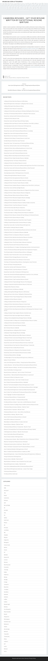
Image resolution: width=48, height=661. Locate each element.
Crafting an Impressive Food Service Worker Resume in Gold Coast (18, 284)
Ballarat (6, 648)
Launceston (6, 497)
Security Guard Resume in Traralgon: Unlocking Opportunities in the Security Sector (22, 247)
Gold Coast (6, 520)
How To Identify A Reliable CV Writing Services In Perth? (16, 449)
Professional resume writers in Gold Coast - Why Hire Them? (17, 444)
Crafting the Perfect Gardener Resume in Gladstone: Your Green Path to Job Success (22, 185)
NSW (5, 488)
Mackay (5, 577)
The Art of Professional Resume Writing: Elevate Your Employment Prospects (20, 249)
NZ (4, 525)
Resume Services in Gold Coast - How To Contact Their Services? (17, 372)
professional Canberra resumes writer (30, 48)
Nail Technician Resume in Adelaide (11, 327)
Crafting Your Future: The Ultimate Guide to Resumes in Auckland (18, 242)
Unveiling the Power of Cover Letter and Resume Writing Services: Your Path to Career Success (24, 165)
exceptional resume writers (23, 77)
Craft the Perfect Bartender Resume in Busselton (14, 207)
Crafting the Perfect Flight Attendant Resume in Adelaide (16, 158)
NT (4, 552)
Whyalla (5, 537)
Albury (5, 639)
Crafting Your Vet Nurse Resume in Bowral (13, 299)
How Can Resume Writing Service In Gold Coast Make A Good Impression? (19, 389)
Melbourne (6, 624)
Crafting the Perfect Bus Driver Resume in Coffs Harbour (16, 101)
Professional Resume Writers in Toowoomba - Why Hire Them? (17, 426)
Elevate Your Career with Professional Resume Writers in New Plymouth (19, 168)
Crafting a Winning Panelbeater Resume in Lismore (15, 175)
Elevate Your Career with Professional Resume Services (15, 153)
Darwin (5, 549)
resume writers (12, 77)
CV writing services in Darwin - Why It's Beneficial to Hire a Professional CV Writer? (21, 439)
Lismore (6, 559)
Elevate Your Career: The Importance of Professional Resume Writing (19, 143)
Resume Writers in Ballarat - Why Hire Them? (13, 424)
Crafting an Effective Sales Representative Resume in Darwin (17, 155)
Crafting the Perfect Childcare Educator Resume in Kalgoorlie (17, 192)
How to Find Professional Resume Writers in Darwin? (15, 417)
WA (4, 532)
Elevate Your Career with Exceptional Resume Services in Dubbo (17, 352)
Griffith (5, 599)
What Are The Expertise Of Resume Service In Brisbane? (16, 441)
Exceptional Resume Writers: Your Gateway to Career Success (17, 259)
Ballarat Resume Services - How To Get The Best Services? (16, 379)
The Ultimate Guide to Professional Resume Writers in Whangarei (18, 252)
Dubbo (5, 572)
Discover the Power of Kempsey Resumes (13, 264)
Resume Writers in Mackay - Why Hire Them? (13, 414)
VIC (4, 515)
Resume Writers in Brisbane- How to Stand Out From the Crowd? (18, 461)
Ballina (5, 547)
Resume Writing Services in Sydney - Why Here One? (15, 464)
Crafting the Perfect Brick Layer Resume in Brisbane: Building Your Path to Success (21, 111)
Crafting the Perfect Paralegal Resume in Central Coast (16, 257)
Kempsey (6, 527)
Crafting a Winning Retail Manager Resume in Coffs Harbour (16, 291)
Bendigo (6, 579)
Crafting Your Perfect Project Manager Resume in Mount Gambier (18, 296)
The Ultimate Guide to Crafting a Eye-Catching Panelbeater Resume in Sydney (20, 320)
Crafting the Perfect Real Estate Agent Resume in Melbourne (17, 315)
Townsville (6, 634)
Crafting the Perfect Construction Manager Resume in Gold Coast (18, 337)
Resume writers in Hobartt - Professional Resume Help (16, 399)
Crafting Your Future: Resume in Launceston (13, 108)
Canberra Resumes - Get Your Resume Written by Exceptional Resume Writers (24, 20)
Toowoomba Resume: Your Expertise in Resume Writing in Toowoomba (19, 345)
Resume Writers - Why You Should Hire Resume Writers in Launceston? (19, 374)
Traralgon (6, 589)
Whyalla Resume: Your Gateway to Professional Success (15, 135)
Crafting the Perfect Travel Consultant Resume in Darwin (16, 279)
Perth (5, 651)
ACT (9, 76)
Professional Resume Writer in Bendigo (12, 355)
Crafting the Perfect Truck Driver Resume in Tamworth (15, 205)
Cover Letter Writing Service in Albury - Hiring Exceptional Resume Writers (20, 362)
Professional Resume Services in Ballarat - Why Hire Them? (16, 407)
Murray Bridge (7, 505)
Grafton (5, 601)
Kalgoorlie (6, 540)
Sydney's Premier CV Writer (10, 360)
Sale (5, 512)
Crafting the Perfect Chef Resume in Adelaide (13, 289)
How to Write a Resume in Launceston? (12, 419)
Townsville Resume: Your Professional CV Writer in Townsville (17, 340)
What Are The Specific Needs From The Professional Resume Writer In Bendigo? (21, 387)
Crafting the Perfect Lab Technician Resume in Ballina (15, 150)
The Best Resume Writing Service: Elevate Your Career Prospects (17, 220)
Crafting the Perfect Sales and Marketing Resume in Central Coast (18, 148)
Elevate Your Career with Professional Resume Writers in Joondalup (18, 131)
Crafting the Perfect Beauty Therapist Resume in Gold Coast (17, 138)
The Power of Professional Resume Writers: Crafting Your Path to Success (19, 113)
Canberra (6, 76)
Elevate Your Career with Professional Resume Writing (15, 128)
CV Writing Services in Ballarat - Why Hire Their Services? (16, 431)
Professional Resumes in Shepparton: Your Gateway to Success (17, 350)
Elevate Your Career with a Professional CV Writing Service (16, 272)
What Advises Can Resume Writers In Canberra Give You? (16, 421)
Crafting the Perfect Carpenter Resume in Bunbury (15, 276)
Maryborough (7, 604)
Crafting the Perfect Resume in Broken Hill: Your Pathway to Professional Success (21, 215)
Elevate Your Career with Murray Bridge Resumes (14, 187)
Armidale (6, 510)
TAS (5, 493)
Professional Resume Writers (10, 471)
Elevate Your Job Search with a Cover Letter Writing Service (16, 145)
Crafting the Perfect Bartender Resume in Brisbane (15, 170)
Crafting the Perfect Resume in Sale (11, 118)
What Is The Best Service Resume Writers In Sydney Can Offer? (17, 451)
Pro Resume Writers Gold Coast (10, 473)
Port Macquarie (7, 609)
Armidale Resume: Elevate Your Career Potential (14, 140)
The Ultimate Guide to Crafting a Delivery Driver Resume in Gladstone (19, 212)
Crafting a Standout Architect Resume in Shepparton (15, 301)
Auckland (6, 594)
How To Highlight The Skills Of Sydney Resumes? (14, 394)
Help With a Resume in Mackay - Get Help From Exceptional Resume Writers (20, 367)
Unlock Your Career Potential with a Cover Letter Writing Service (17, 254)
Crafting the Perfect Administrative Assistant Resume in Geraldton (18, 237)
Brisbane (6, 500)
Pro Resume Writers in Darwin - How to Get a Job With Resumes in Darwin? (20, 402)
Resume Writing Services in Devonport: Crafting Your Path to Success (18, 103)
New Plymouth (7, 564)
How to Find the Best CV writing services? (13, 370)
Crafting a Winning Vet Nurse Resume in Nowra (14, 106)
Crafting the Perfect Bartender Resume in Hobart (14, 322)
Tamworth (6, 584)
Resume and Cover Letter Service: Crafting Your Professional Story (18, 294)
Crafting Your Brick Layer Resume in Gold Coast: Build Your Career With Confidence (21, 123)
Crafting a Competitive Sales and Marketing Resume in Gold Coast (18, 306)
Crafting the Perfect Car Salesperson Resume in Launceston (16, 234)
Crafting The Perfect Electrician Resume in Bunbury (15, 325)
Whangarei (6, 542)
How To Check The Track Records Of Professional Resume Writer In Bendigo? (20, 392)
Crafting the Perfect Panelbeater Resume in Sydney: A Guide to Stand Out (19, 202)
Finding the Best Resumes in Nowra (11, 286)
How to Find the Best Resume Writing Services (14, 434)
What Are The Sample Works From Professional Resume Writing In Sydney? (20, 429)
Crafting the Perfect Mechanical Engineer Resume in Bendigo (17, 197)
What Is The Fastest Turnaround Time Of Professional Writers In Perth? (19, 446)
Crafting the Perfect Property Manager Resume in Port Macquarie (18, 281)
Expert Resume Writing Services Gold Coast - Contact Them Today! (18, 468)
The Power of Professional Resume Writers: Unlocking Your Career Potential (20, 262)
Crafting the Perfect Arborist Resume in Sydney (14, 217)
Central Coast (7, 545)
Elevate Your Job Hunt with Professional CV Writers (15, 267)
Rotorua (6, 562)
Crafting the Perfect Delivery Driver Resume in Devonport (16, 239)
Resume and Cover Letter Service (12, 1)
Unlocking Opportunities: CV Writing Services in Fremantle (16, 173)
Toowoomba (6, 636)
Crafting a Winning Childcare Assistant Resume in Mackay (16, 195)
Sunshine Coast (7, 621)
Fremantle (6, 567)
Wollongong (6, 619)
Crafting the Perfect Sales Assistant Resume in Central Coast (17, 304)
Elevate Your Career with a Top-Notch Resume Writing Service (17, 225)
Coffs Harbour (7, 485)
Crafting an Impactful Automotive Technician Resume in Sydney (17, 222)
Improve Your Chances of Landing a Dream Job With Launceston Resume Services (21, 404)
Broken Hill (6, 557)
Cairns (5, 646)
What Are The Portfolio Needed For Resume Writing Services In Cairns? (19, 384)
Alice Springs (7, 629)
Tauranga (6, 569)
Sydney (5, 517)
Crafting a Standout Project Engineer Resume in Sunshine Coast (17, 313)
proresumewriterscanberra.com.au (37, 67)
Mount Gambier (7, 611)
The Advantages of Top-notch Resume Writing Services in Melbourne (18, 357)
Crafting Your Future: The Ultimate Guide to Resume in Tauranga (17, 180)
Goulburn (6, 597)
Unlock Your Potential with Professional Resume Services (16, 244)
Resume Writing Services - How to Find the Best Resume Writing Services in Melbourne (22, 454)
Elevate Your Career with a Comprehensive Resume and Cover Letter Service (20, 229)
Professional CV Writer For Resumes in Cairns (13, 377)
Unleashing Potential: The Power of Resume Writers (15, 160)
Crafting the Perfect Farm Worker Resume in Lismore (15, 163)
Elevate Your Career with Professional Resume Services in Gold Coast (18, 342)
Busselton (6, 587)
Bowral (5, 614)
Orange (5, 582)
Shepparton (6, 616)
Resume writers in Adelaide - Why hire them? (13, 459)
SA (4, 507)
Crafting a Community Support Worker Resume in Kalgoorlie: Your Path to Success (21, 190)
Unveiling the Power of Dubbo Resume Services (14, 347)
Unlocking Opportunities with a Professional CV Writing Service (17, 126)
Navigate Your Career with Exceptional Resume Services (16, 133)
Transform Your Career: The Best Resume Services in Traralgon (17, 210)
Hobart (5, 626)
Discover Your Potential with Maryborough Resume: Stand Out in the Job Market (21, 274)
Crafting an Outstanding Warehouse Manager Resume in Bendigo (18, 318)
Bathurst (6, 631)
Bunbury (6, 606)
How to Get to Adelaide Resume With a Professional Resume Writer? (18, 466)
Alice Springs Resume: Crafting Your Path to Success (15, 330)
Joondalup (6, 530)
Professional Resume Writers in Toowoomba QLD (14, 397)
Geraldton (6, 592)
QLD (5, 502)
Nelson (5, 522)
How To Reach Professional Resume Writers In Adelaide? (16, 382)
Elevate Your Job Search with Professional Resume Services (16, 116)
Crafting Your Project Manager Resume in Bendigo (14, 332)
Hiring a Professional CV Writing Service (12, 456)
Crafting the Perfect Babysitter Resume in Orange (14, 200)
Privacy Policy (32, 658)
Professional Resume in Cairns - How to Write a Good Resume (17, 412)
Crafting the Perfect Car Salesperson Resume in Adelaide (16, 232)
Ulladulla (6, 535)
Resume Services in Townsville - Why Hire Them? (14, 409)
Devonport (6, 490)
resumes (6, 77)
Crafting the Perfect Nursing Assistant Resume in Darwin (16, 178)
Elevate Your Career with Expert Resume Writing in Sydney (16, 121)
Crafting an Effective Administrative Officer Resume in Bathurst (17, 335)
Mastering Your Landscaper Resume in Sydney (13, 227)
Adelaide (6, 554)
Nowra (5, 495)
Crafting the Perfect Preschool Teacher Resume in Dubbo (16, 182)
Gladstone (6, 574)
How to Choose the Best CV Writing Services (13, 436)
